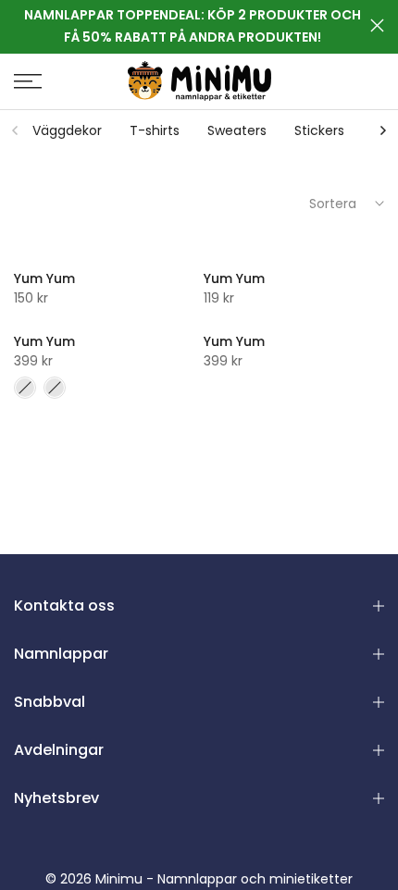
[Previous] (15, 130)
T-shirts (155, 130)
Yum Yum (44, 278)
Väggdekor (67, 130)
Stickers (319, 130)
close (377, 25)
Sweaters (237, 130)
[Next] (382, 130)
